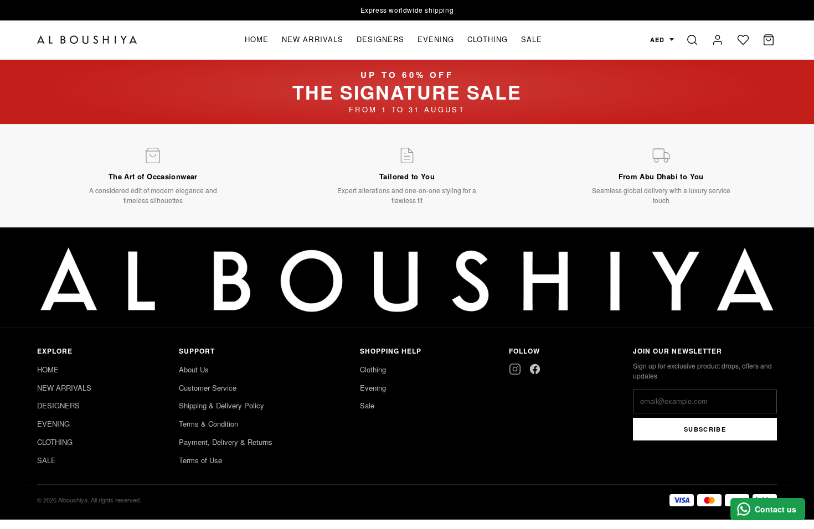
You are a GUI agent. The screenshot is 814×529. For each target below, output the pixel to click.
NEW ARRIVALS (312, 39)
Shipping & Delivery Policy (221, 405)
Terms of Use (200, 460)
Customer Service (207, 387)
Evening (373, 387)
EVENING (436, 39)
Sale (367, 405)
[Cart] (768, 40)
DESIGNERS (380, 39)
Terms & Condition (208, 423)
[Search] (692, 40)
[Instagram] (515, 369)
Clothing (373, 369)
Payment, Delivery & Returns (225, 442)
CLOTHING (487, 39)
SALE (531, 39)
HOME (257, 39)
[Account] (717, 40)
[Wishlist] (743, 40)
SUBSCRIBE (705, 429)
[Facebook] (535, 369)
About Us (194, 369)
